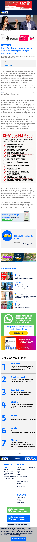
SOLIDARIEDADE (21, 486)
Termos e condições (9, 478)
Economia (19, 479)
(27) (17, 458)
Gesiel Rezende (21, 501)
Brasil (18, 471)
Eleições (19, 483)
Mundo (18, 478)
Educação (19, 485)
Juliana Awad (20, 502)
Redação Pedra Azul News (22, 498)
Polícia (18, 473)
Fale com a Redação (9, 473)
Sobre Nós (6, 469)
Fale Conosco (7, 475)
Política (19, 474)
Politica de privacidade (10, 476)
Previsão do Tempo (22, 476)
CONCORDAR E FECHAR (18, 538)
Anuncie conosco (8, 471)
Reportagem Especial (22, 481)
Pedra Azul (19, 467)
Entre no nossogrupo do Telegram (19, 518)
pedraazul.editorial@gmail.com (24, 244)
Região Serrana (21, 469)
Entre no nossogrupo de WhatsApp (19, 510)
